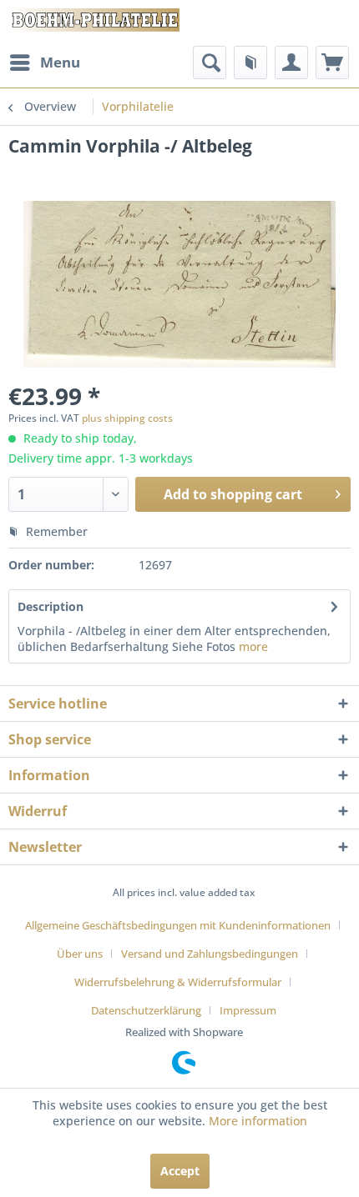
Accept (180, 1171)
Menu (60, 62)
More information (258, 1121)
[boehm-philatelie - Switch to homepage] (94, 23)
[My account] (291, 62)
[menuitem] (44, 62)
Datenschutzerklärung (146, 1010)
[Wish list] (250, 62)
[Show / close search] (209, 62)
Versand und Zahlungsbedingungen (209, 953)
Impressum (248, 1010)
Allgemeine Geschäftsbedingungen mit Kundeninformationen (178, 925)
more (251, 646)
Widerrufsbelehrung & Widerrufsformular (177, 981)
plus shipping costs (127, 418)
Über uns (80, 953)
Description (50, 606)
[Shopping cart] (332, 62)
